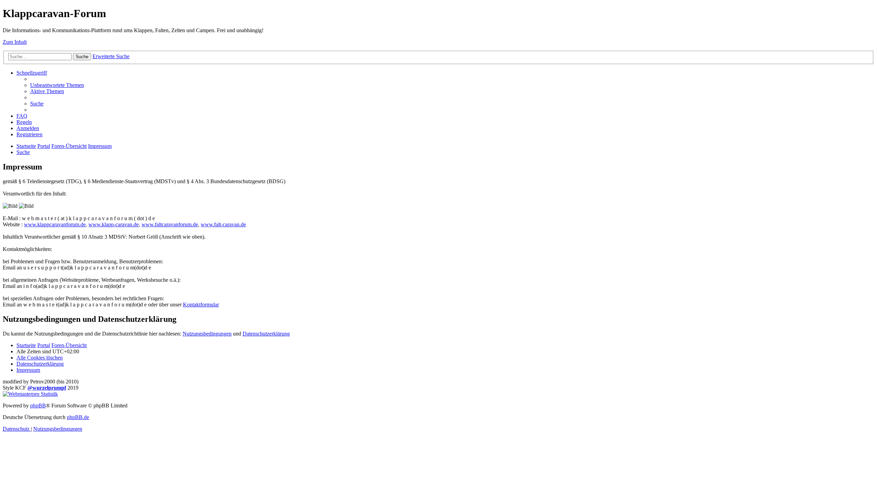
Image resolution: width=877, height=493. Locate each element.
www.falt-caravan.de (223, 224)
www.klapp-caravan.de (113, 224)
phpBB (38, 405)
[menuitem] (57, 85)
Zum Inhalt (15, 42)
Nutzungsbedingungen (207, 334)
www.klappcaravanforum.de (55, 224)
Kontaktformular (201, 304)
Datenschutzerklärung (266, 334)
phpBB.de (78, 417)
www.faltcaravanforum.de (169, 224)
